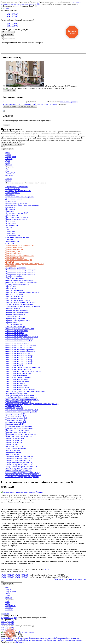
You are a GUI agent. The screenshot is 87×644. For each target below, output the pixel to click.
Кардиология (10, 201)
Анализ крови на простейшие (16, 331)
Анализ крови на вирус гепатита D (19, 361)
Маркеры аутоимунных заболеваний (19, 396)
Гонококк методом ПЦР (14, 424)
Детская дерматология (14, 250)
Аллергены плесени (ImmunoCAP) (18, 458)
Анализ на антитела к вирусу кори (18, 347)
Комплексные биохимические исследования (22, 306)
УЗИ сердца (10, 231)
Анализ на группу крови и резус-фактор (21, 282)
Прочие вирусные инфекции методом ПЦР (22, 400)
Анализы (8, 159)
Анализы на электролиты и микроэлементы (22, 292)
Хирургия (9, 239)
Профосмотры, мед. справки (16, 219)
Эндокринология (12, 241)
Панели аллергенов (13, 450)
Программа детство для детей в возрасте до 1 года (24, 264)
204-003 (11, 575)
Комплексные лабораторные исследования (22, 205)
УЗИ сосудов (10, 233)
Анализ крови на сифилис (15, 383)
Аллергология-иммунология (16, 187)
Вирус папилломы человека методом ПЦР (21, 410)
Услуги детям (10, 157)
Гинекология (10, 195)
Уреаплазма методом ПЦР (15, 416)
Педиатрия (9, 262)
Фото (7, 169)
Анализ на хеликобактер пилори (18, 377)
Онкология (9, 211)
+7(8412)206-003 (11, 16)
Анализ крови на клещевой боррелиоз (20, 351)
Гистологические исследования (17, 432)
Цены (7, 161)
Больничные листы (12, 189)
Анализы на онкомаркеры (15, 327)
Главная (8, 179)
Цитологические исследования (17, 430)
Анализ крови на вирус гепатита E (18, 363)
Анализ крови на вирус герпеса (17, 353)
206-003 (11, 577)
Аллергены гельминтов (14, 438)
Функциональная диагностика (17, 237)
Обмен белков (10, 286)
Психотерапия (10, 223)
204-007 (25, 575)
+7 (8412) (4, 575)
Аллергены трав (11, 444)
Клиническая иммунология (16, 203)
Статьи (8, 181)
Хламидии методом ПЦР (15, 414)
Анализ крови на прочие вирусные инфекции (23, 371)
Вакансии (9, 608)
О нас (7, 153)
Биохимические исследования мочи (19, 304)
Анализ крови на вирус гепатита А (19, 355)
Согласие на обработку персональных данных (64, 640)
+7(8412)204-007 (11, 26)
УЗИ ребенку (10, 266)
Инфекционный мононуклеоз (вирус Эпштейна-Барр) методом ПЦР (31, 404)
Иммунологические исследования (18, 436)
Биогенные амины (12, 316)
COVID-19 (9, 243)
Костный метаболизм (13, 325)
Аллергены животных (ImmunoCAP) (19, 456)
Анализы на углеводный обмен (17, 300)
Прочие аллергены (12, 454)
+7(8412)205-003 (11, 14)
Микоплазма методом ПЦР (15, 422)
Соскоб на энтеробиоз (13, 276)
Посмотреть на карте (27, 632)
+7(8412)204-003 (11, 24)
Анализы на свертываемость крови (19, 280)
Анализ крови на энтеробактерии (18, 373)
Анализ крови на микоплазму (16, 385)
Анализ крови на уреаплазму (16, 379)
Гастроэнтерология (12, 193)
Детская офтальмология (14, 258)
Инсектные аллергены (14, 446)
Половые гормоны (12, 308)
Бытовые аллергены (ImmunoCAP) (18, 465)
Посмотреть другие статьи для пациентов (70, 579)
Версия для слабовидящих (14, 30)
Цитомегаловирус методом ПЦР (18, 402)
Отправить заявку (10, 106)
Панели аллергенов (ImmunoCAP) (18, 469)
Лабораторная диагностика (15, 268)
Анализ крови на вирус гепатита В (19, 357)
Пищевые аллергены (13, 452)
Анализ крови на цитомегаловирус (19, 339)
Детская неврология (13, 254)
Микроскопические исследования (18, 426)
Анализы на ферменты (14, 296)
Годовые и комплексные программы (19, 197)
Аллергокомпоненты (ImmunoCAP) (19, 462)
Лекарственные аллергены (15, 448)
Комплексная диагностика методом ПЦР (21, 398)
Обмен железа (10, 288)
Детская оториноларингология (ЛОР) (19, 256)
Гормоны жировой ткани (15, 318)
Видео (7, 171)
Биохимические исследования (17, 284)
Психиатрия (10, 221)
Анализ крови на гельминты (16, 335)
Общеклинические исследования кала (20, 274)
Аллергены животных (14, 440)
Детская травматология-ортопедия (18, 260)
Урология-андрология (13, 235)
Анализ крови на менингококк (17, 387)
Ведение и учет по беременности (18, 191)
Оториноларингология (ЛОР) (16, 213)
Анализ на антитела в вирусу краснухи (20, 345)
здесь (46, 569)
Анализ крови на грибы (14, 333)
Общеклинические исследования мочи (20, 272)
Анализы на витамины (14, 290)
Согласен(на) (19, 144)
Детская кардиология (13, 252)
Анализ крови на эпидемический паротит (21, 337)
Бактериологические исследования (19, 428)
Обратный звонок (8, 32)
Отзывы (8, 165)
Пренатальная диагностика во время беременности (25, 391)
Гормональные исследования (16, 310)
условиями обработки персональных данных (40, 104)
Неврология (10, 209)
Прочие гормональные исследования (19, 329)
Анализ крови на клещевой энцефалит (20, 349)
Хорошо (6, 125)
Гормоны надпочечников (15, 314)
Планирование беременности (16, 217)
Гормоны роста (11, 323)
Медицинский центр (9, 618)
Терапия (8, 227)
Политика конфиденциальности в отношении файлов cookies (42, 638)
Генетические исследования (16, 394)
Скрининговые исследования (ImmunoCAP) (22, 473)
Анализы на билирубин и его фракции (20, 302)
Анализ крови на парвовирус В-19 (18, 341)
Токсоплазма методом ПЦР (16, 420)
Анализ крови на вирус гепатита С (19, 359)
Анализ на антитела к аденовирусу (19, 369)
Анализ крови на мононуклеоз (17, 343)
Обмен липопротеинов (14, 294)
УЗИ (7, 229)
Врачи (7, 163)
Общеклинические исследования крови (20, 270)
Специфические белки (14, 298)
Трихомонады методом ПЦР (16, 418)
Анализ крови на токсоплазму (17, 381)
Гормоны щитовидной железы (17, 312)
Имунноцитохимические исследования (20, 434)
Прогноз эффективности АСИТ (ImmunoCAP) (23, 475)
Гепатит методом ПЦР (14, 408)
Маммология (10, 207)
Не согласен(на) (7, 144)
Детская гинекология (13, 247)
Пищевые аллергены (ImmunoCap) (18, 471)
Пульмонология (11, 225)
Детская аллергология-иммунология (19, 245)
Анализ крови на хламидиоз (16, 375)
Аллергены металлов (13, 442)
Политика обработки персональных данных (29, 640)
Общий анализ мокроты (14, 278)
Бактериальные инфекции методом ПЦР (21, 412)
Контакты (9, 175)
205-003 (25, 577)
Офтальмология (11, 215)
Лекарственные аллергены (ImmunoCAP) (21, 467)
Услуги (8, 155)
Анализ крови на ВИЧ (14, 365)
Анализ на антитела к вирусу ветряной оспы (22, 367)
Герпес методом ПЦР (13, 406)
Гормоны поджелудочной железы (18, 320)
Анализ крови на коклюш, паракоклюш (20, 389)
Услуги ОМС (10, 173)
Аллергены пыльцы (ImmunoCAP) (18, 460)
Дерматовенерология (13, 199)
